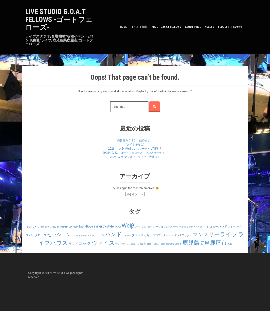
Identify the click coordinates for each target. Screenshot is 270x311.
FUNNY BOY (43, 227)
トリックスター (86, 235)
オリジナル (178, 227)
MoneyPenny (56, 227)
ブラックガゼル (142, 235)
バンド (113, 234)
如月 (149, 244)
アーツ (157, 226)
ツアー (75, 235)
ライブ (229, 234)
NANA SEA (67, 227)
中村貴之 (141, 243)
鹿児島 (190, 243)
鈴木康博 (170, 244)
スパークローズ (36, 235)
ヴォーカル (121, 243)
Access (209, 26)
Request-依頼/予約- (230, 26)
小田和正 (156, 244)
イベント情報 (139, 26)
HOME (123, 26)
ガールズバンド (201, 227)
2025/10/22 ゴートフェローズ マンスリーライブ (135, 152)
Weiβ (128, 225)
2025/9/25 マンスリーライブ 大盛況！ (135, 156)
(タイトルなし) (135, 144)
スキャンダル (235, 226)
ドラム (99, 235)
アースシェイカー (143, 227)
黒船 (230, 244)
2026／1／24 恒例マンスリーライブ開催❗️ (135, 148)
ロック (84, 243)
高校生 (178, 244)
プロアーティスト (163, 235)
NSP (75, 226)
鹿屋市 (218, 242)
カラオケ (188, 227)
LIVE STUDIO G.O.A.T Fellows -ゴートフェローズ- (59, 19)
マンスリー (206, 234)
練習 (163, 244)
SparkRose (86, 226)
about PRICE (193, 26)
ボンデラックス (183, 235)
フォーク (126, 235)
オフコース (166, 227)
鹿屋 (204, 243)
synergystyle (103, 226)
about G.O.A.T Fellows (166, 26)
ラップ (73, 243)
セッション (59, 234)
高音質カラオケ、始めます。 (135, 140)
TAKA (117, 226)
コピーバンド (218, 226)
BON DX (31, 226)
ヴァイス (103, 243)
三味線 (132, 244)
